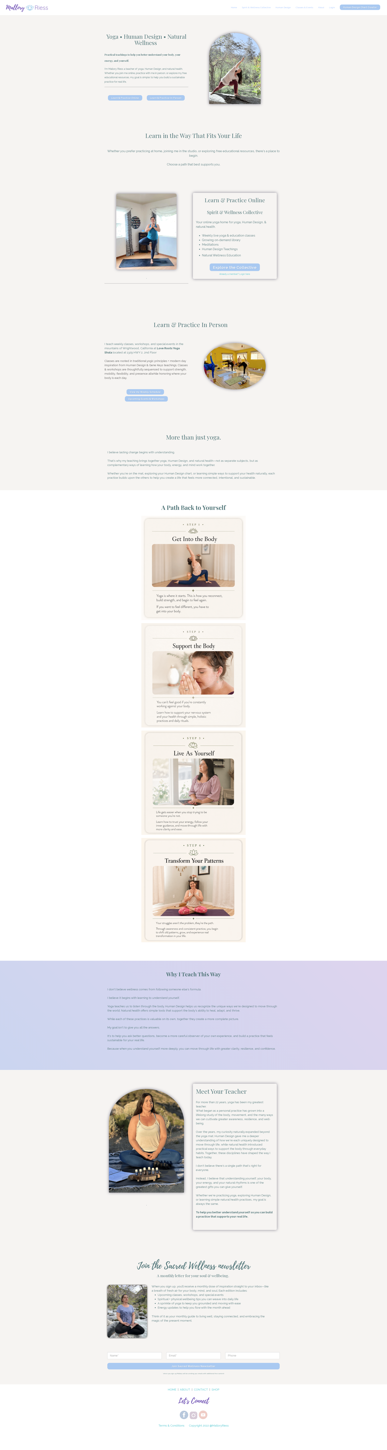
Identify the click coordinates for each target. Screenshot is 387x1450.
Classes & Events (304, 7)
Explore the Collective (235, 267)
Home (234, 7)
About (321, 7)
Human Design (283, 7)
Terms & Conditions (171, 1425)
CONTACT (201, 1389)
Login (332, 7)
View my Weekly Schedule (145, 392)
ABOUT (185, 1389)
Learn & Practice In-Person (165, 98)
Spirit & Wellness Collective (256, 7)
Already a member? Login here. (234, 274)
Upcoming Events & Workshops (146, 399)
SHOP (215, 1389)
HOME (172, 1389)
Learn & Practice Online (125, 98)
